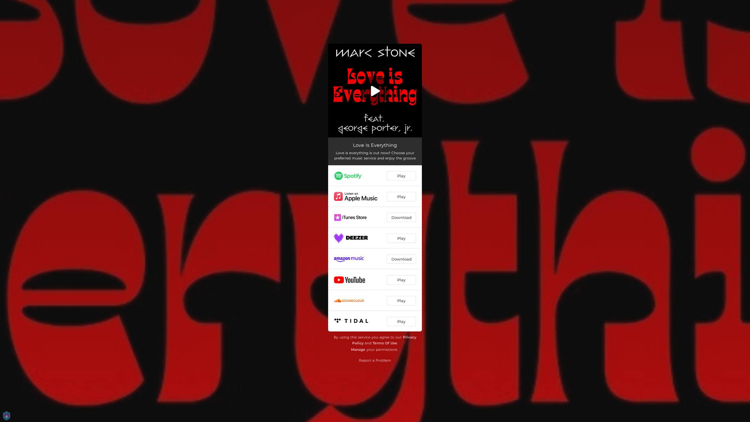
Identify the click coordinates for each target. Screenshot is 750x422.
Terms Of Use (385, 343)
